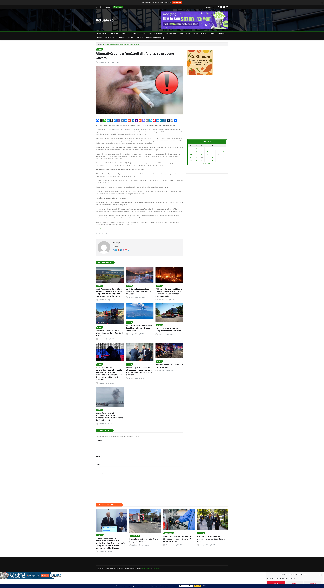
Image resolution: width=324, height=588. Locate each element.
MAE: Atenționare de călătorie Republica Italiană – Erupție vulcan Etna (139, 328)
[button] (320, 575)
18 (196, 157)
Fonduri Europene (156, 34)
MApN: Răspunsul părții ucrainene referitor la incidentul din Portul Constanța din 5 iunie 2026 (109, 416)
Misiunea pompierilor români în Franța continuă (169, 366)
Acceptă (276, 583)
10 (191, 154)
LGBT (188, 34)
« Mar (205, 163)
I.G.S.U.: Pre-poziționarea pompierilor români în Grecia (168, 329)
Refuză (294, 583)
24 (191, 160)
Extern (143, 34)
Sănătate (221, 34)
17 (191, 157)
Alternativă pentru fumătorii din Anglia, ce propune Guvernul (121, 44)
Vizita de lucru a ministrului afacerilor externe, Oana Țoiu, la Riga (211, 539)
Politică (204, 34)
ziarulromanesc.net (106, 229)
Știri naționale (110, 38)
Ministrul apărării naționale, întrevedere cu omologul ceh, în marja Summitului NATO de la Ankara (139, 371)
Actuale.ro (105, 20)
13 (207, 154)
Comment (99, 440)
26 (202, 160)
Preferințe (313, 583)
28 (212, 160)
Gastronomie (171, 34)
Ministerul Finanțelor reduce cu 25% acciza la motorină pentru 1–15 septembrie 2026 (179, 539)
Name (98, 456)
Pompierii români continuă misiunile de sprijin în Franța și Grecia (109, 333)
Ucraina (131, 38)
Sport (99, 38)
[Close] (322, 3)
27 (207, 160)
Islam (181, 34)
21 (212, 157)
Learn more (177, 2)
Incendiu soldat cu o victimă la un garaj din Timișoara (144, 540)
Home (99, 44)
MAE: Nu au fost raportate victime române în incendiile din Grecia (138, 291)
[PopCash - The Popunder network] (162, 575)
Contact (140, 38)
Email (98, 464)
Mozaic (125, 34)
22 (218, 157)
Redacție (101, 62)
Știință (122, 38)
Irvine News (146, 569)
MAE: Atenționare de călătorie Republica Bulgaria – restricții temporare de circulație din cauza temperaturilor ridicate (109, 292)
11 (196, 154)
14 (212, 154)
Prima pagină (102, 34)
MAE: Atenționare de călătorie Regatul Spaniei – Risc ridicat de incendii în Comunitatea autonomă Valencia (169, 292)
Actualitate (114, 34)
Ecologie (134, 34)
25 (196, 160)
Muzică (195, 34)
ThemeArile (155, 569)
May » (209, 163)
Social (213, 34)
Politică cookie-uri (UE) (155, 38)
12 (202, 154)
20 (207, 157)
